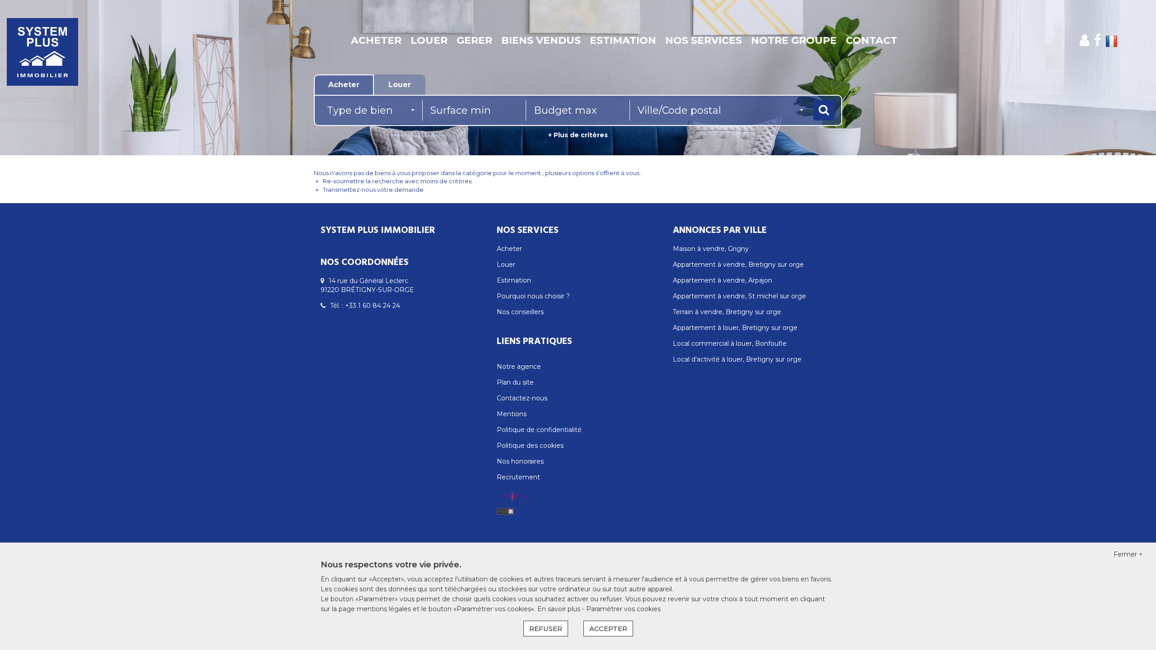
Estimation (623, 40)
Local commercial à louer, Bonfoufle (730, 343)
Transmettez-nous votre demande (373, 189)
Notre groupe (794, 40)
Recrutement (518, 477)
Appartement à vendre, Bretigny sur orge (738, 264)
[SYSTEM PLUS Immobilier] (104, 40)
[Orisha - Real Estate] (515, 496)
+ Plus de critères (578, 135)
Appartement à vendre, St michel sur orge (739, 296)
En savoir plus (559, 609)
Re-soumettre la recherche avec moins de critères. (398, 181)
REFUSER (545, 628)
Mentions (512, 414)
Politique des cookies (530, 445)
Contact (871, 40)
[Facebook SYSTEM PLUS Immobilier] (1097, 40)
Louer (428, 40)
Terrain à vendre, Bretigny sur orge (727, 312)
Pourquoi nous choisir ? (533, 296)
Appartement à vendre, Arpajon (722, 280)
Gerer (474, 40)
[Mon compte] (1084, 40)
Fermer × (1128, 554)
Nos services (703, 40)
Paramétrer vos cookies (623, 609)
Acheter (376, 40)
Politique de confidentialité (539, 430)
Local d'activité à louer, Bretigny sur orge (737, 359)
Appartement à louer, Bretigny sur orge (735, 328)
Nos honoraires (520, 461)
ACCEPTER (608, 628)
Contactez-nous (522, 398)
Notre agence (519, 366)
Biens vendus (541, 40)
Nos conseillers (520, 312)
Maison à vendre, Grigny (711, 249)
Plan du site (515, 382)
